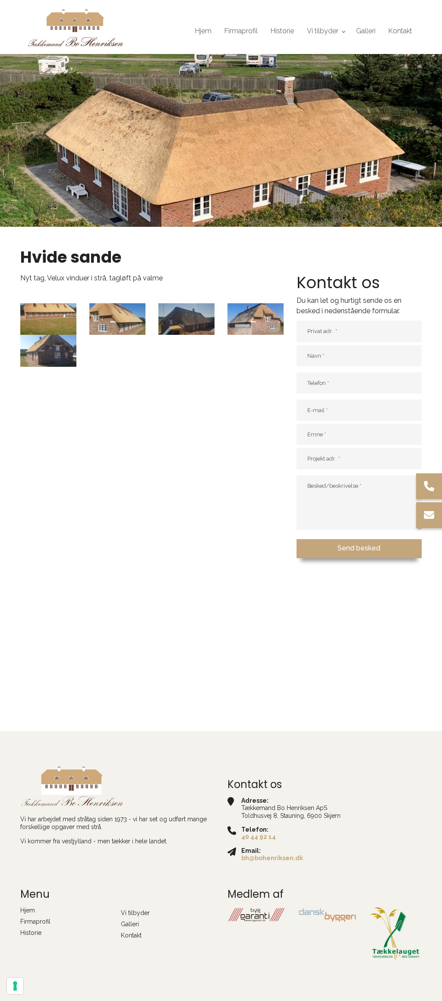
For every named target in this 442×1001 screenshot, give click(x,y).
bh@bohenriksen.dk (272, 858)
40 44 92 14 (258, 836)
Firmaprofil (35, 921)
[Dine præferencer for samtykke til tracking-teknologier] (15, 986)
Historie (30, 933)
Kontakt (131, 935)
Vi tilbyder (135, 913)
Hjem (27, 910)
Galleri (130, 924)
